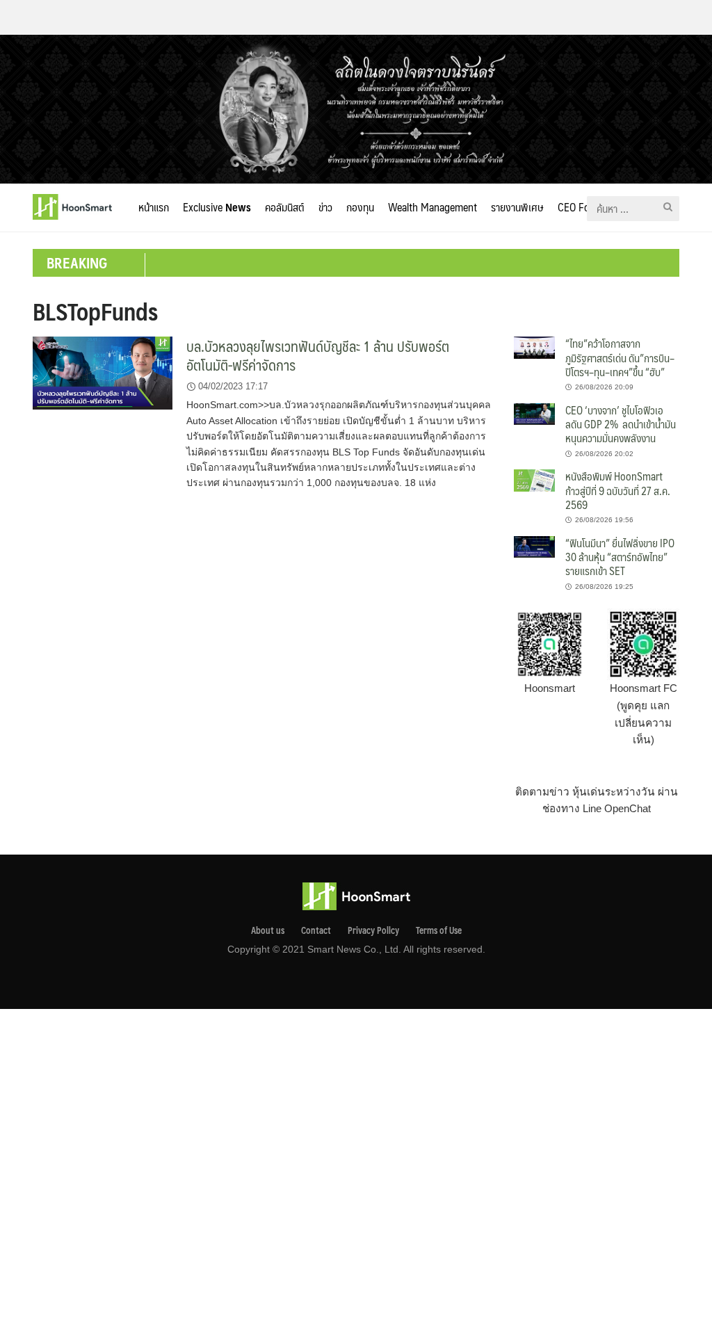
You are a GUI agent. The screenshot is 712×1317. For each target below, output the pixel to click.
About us (267, 930)
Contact (316, 930)
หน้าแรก (153, 206)
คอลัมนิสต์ (285, 206)
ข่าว (325, 206)
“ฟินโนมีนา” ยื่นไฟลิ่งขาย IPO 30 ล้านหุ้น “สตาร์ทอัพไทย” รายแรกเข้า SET (619, 557)
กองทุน (360, 206)
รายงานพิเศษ (517, 206)
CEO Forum (582, 206)
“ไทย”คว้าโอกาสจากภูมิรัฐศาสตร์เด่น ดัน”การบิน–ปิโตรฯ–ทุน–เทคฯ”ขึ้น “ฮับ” (619, 357)
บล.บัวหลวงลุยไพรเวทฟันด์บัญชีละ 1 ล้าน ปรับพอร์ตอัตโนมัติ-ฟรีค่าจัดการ (317, 355)
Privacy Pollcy (373, 930)
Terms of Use (439, 930)
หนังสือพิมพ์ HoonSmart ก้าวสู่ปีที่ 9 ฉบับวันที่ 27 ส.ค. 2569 (617, 490)
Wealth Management (432, 206)
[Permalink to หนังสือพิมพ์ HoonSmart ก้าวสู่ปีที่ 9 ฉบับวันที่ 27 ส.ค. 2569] (534, 479)
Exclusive (217, 206)
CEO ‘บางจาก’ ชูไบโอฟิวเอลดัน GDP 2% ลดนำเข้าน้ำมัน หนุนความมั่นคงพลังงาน (620, 424)
